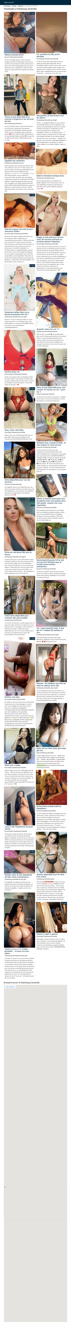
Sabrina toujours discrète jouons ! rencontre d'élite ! (19, 230)
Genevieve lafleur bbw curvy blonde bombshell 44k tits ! (17, 313)
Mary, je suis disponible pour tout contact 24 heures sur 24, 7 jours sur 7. (51, 389)
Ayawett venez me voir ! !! (48, 329)
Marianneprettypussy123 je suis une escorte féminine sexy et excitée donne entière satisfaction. (50, 563)
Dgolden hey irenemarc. (15, 161)
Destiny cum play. (12, 697)
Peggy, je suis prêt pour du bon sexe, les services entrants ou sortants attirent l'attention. (50, 239)
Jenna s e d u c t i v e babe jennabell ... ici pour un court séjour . (17, 951)
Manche (20, 6)
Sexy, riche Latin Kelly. (14, 430)
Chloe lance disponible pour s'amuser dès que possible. (17, 617)
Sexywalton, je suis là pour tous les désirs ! (50, 116)
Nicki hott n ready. (13, 765)
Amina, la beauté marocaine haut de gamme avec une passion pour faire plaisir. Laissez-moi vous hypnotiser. (51, 502)
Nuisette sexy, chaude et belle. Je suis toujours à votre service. (51, 444)
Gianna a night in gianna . (47, 934)
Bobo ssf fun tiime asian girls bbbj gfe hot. (51, 749)
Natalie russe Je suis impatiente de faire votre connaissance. (18, 876)
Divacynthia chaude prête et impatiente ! (49, 807)
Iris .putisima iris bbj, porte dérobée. (48, 55)
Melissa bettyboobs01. (14, 55)
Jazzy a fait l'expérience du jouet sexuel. (19, 828)
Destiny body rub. (12, 372)
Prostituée (7, 6)
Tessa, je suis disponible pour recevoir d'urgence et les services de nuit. (19, 119)
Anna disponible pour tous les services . (17, 481)
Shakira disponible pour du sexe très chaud (50, 875)
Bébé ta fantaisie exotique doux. (50, 176)
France (14, 6)
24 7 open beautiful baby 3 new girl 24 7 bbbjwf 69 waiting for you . (50, 630)
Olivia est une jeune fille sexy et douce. (18, 553)
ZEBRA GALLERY (9, 2)
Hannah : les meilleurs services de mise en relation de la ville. (51, 684)
